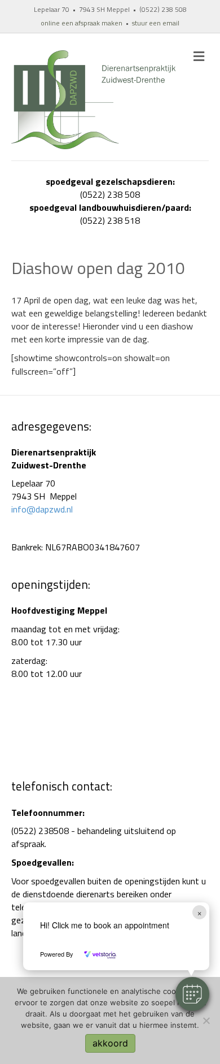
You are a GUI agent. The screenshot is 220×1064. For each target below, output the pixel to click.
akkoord (110, 1043)
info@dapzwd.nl (42, 509)
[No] (206, 1020)
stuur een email (155, 23)
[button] (192, 994)
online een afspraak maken (81, 23)
